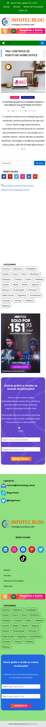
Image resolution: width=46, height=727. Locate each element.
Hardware (39, 279)
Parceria (16, 6)
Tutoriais (17, 300)
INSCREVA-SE (20, 705)
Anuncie (6, 6)
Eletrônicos (34, 273)
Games (28, 279)
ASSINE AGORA (21, 459)
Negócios (35, 284)
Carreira (14, 97)
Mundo (25, 284)
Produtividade (27, 97)
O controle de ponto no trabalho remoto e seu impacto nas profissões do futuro (23, 103)
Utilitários (29, 300)
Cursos (15, 273)
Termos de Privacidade (33, 6)
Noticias (5, 289)
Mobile (15, 284)
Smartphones (35, 295)
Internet (5, 284)
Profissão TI (33, 289)
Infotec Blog (18, 111)
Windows (6, 305)
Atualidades (31, 268)
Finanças (18, 279)
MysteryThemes (31, 724)
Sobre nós (23, 10)
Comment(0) (31, 111)
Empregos (6, 279)
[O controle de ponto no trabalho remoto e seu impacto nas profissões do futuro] (23, 77)
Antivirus (6, 268)
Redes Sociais (8, 295)
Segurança (22, 295)
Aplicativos (18, 268)
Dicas (24, 273)
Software (6, 300)
